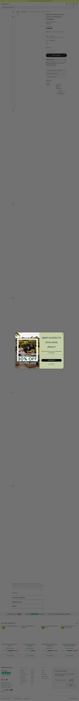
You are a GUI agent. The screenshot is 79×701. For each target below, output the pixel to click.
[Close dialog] (62, 334)
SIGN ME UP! (51, 360)
